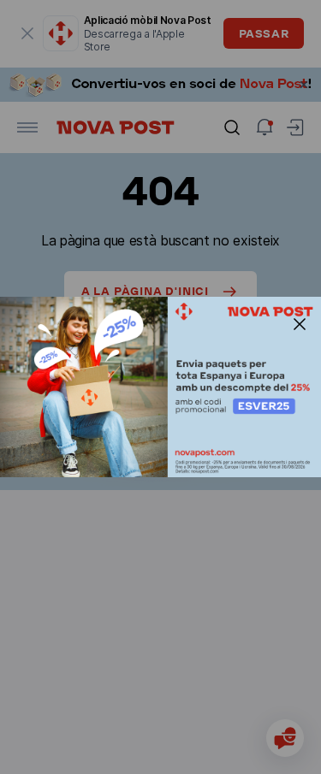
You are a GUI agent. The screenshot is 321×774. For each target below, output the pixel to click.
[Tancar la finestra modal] (299, 324)
